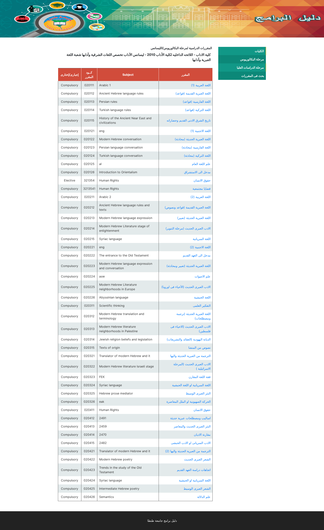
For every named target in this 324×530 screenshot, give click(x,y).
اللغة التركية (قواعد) (198, 110)
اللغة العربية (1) (201, 85)
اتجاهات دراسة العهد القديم (194, 470)
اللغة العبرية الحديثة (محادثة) (193, 139)
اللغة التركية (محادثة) (197, 155)
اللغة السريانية (202, 239)
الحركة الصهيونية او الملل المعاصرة (188, 401)
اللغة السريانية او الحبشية (195, 480)
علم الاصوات (203, 276)
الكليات (259, 51)
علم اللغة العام (201, 164)
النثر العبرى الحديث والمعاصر (192, 426)
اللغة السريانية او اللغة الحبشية (191, 385)
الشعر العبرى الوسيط (197, 488)
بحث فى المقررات (252, 76)
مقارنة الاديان (202, 434)
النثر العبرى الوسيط (198, 393)
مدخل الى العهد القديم (197, 255)
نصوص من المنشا (199, 347)
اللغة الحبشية (202, 297)
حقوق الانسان (202, 180)
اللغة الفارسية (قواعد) (197, 101)
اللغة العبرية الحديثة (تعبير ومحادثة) (188, 266)
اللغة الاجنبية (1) (200, 131)
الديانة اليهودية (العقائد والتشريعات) (189, 339)
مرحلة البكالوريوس (252, 59)
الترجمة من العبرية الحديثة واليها (190, 356)
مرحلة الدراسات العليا (250, 67)
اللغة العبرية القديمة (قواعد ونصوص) (188, 207)
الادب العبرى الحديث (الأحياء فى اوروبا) (186, 287)
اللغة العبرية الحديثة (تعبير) (194, 218)
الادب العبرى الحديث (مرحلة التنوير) (188, 228)
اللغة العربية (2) (200, 197)
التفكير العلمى (202, 305)
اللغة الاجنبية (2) (200, 247)
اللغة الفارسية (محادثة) (196, 147)
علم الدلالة (204, 497)
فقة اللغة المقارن (200, 377)
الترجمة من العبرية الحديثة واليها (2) (188, 451)
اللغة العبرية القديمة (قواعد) (193, 93)
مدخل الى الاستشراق (197, 172)
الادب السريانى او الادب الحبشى (191, 443)
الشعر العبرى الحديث (197, 459)
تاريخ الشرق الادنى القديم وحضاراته (189, 120)
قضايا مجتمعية (202, 188)
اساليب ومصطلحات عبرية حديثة (190, 418)
